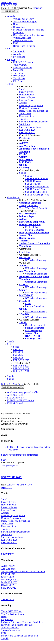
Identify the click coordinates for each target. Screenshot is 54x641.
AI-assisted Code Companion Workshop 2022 (23, 571)
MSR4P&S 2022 (9, 582)
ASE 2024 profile (15, 395)
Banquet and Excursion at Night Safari (19, 635)
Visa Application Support (25, 21)
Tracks (10, 83)
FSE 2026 (18, 352)
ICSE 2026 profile (16, 403)
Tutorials (23, 119)
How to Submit (26, 94)
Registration (19, 27)
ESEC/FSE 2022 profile (12, 387)
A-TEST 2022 (8, 566)
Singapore (38, 8)
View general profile (9, 465)
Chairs (28, 303)
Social (22, 89)
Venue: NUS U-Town (23, 19)
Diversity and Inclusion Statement (29, 35)
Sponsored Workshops (29, 127)
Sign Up (5, 638)
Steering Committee (28, 205)
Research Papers (27, 97)
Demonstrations (26, 116)
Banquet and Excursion (24, 46)
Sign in (10, 376)
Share (4, 460)
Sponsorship (19, 51)
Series (16, 346)
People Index (25, 252)
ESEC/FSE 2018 (21, 371)
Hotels (16, 24)
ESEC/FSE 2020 (27, 129)
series (21, 384)
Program (11, 59)
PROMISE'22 (8, 554)
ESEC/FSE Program (23, 62)
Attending (12, 16)
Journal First (25, 113)
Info (9, 48)
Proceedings (19, 56)
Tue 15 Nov (19, 73)
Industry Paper (26, 100)
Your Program (20, 65)
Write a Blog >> (8, 2)
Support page (6, 487)
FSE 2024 (18, 357)
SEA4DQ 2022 (8, 587)
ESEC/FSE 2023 (21, 360)
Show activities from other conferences (19, 454)
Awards (17, 54)
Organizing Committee (30, 202)
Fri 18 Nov (18, 81)
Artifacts (23, 102)
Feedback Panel (32, 227)
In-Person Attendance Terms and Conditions (22, 622)
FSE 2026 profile (15, 397)
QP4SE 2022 (7, 585)
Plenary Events (26, 92)
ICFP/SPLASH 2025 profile (20, 400)
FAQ (15, 43)
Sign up (11, 379)
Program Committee (34, 230)
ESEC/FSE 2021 (27, 132)
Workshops (24, 124)
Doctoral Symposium (29, 108)
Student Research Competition (33, 121)
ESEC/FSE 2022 (9, 384)
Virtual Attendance (22, 38)
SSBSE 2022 (7, 599)
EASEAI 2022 (8, 574)
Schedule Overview (22, 67)
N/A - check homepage (36, 260)
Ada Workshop (8, 569)
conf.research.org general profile (22, 392)
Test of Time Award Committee (34, 208)
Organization (13, 197)
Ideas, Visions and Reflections (33, 111)
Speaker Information (23, 40)
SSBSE (28, 175)
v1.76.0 (28, 484)
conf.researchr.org (15, 484)
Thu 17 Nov (19, 78)
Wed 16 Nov (19, 75)
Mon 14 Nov (19, 70)
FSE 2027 (18, 349)
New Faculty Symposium (31, 105)
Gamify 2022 (7, 577)
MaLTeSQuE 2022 (10, 579)
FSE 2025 (18, 355)
